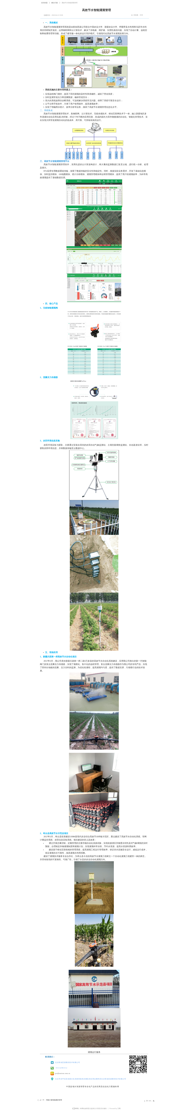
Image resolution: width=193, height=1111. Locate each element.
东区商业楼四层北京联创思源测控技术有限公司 (107, 1079)
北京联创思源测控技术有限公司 (67, 1062)
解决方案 (54, 3)
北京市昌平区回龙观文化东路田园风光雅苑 (72, 1079)
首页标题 (44, 3)
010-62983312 (61, 1068)
